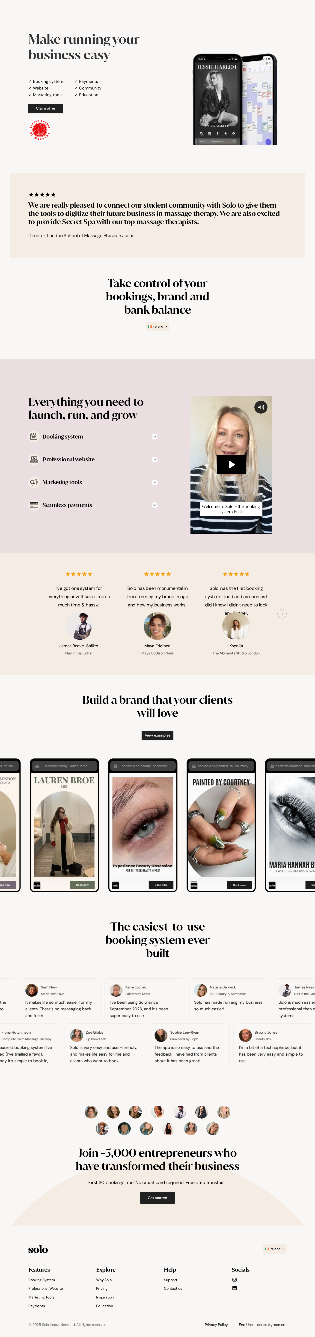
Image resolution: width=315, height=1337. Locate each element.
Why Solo (104, 1279)
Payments (36, 1306)
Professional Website (45, 1288)
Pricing (101, 1288)
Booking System (41, 1279)
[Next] (282, 613)
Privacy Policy (216, 1324)
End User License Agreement (263, 1324)
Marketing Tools (41, 1297)
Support (170, 1279)
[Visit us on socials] (234, 1280)
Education (104, 1306)
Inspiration (105, 1297)
